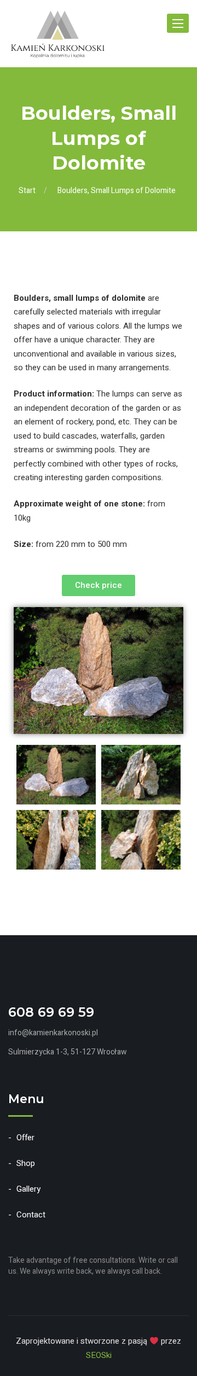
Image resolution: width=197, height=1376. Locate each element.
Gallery (28, 1189)
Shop (25, 1163)
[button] (98, 585)
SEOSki (99, 1355)
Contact (30, 1215)
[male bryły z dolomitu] (56, 840)
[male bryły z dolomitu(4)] (141, 774)
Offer (25, 1138)
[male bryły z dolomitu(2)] (141, 840)
